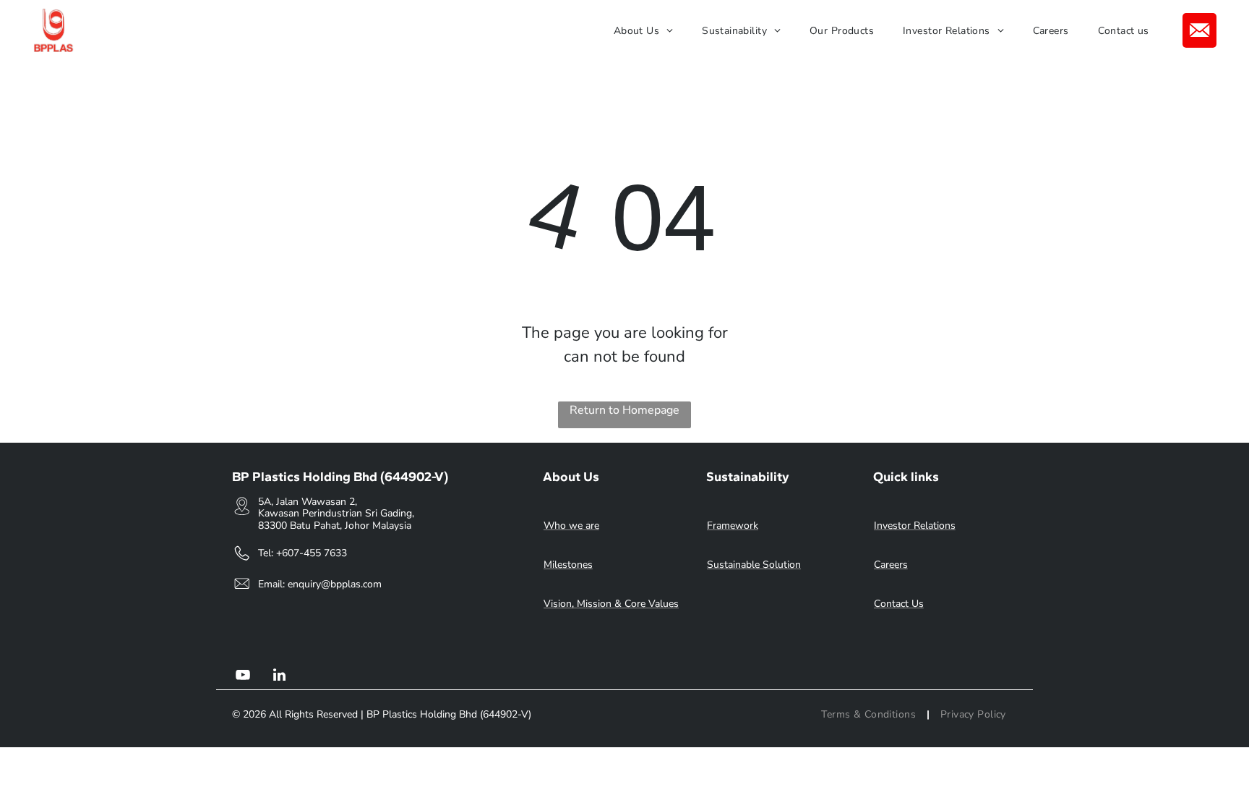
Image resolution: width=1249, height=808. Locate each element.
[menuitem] (643, 31)
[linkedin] (279, 676)
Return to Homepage (624, 410)
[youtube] (243, 676)
